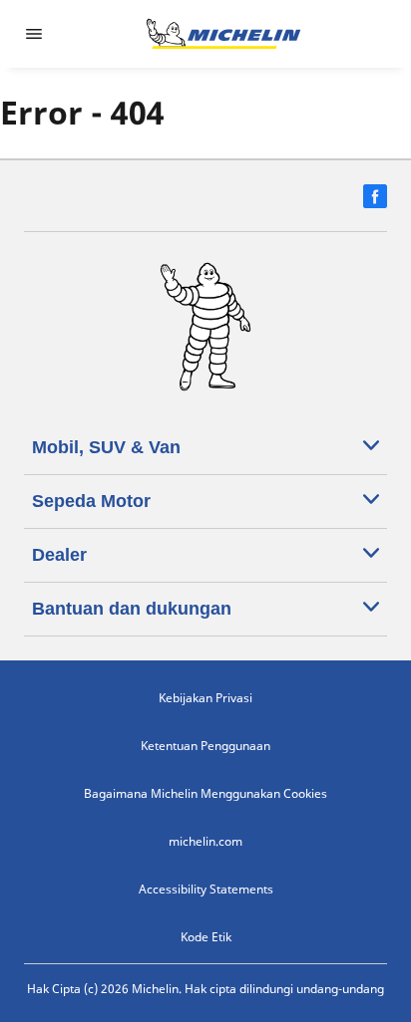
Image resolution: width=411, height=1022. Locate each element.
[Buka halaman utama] (223, 34)
